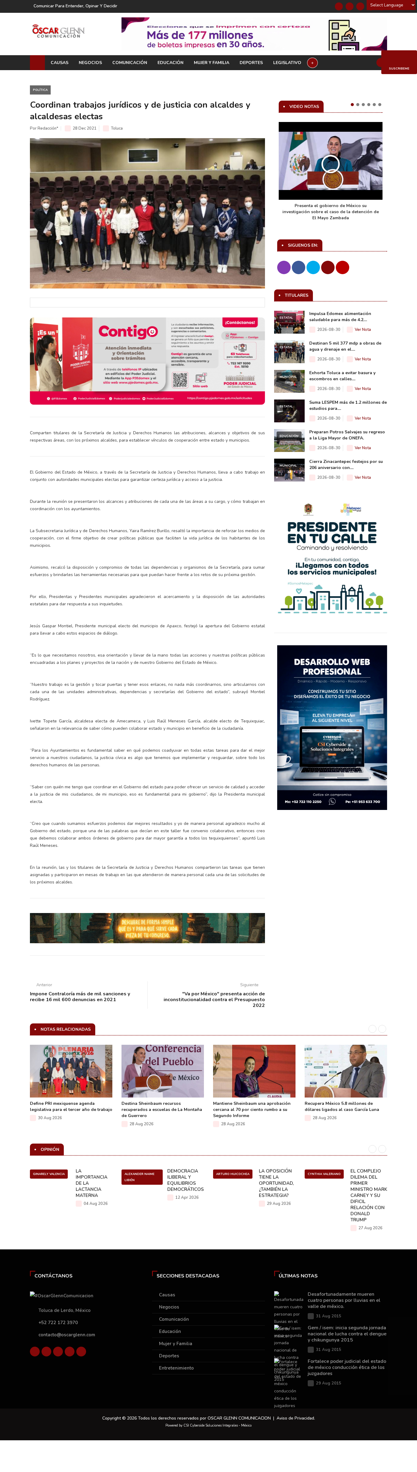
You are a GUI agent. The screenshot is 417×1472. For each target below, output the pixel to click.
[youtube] (69, 1351)
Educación (170, 63)
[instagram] (81, 1351)
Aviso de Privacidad (295, 1418)
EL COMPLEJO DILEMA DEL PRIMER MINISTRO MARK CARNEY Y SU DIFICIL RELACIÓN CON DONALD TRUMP (368, 1195)
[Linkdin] (360, 6)
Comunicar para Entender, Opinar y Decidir (75, 6)
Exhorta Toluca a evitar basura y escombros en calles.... (342, 376)
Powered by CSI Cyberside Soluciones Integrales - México (208, 1425)
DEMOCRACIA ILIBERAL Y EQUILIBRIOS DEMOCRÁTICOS (185, 1180)
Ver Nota (363, 329)
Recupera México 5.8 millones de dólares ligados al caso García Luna (342, 1106)
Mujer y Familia (211, 63)
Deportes (251, 63)
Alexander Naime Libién (139, 1177)
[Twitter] (350, 6)
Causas (59, 63)
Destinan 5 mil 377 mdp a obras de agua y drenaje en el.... (345, 346)
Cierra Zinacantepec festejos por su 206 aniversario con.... (346, 465)
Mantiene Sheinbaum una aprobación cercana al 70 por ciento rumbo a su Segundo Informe (252, 1110)
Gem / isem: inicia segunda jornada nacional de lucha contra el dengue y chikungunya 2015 (347, 1333)
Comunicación (129, 63)
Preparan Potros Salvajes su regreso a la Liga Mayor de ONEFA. (347, 435)
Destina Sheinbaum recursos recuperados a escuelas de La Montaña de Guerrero (161, 1110)
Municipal (288, 377)
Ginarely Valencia (49, 1174)
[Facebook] (339, 6)
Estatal (286, 318)
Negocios (90, 63)
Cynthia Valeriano (324, 1174)
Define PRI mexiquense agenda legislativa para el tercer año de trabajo (71, 1106)
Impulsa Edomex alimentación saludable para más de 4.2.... (340, 317)
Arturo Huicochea (232, 1174)
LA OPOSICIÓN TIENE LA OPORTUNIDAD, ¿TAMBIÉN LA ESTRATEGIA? (276, 1183)
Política (40, 90)
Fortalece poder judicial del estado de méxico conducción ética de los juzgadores (347, 1367)
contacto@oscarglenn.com (66, 1335)
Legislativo (287, 63)
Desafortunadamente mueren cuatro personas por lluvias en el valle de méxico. (344, 1300)
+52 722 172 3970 (58, 1323)
